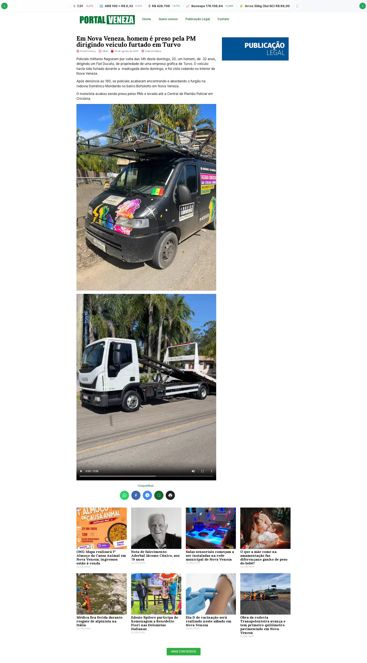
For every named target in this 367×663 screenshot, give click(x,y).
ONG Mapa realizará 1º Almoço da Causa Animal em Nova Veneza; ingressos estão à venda (101, 557)
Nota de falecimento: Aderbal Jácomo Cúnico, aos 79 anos (155, 555)
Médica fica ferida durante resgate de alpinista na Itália (99, 621)
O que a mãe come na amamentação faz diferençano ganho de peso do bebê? (263, 557)
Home (146, 19)
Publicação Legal (197, 19)
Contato (223, 19)
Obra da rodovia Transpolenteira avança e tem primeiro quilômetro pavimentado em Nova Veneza (262, 625)
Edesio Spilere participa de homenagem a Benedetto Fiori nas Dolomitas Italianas (154, 623)
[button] (184, 651)
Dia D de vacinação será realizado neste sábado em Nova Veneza (208, 621)
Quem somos (168, 19)
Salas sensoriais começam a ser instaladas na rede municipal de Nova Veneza (210, 555)
